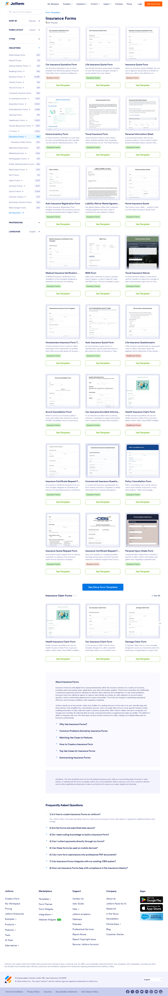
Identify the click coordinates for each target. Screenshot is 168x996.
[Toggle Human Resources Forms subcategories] (33, 125)
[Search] (10, 11)
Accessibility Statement (66, 991)
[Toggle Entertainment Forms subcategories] (29, 109)
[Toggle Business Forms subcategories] (24, 76)
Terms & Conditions (14, 991)
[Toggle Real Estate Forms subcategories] (26, 169)
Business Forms (53, 78)
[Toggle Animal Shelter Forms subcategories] (30, 66)
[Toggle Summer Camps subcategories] (25, 197)
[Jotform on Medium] (142, 991)
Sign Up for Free (153, 4)
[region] (25, 126)
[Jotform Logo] (15, 4)
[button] (25, 20)
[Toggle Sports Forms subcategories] (22, 191)
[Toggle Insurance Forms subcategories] (25, 136)
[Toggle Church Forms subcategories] (23, 87)
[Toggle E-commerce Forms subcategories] (28, 98)
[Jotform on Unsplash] (160, 991)
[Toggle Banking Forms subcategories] (24, 71)
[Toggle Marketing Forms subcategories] (26, 153)
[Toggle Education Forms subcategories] (25, 104)
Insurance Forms (61, 18)
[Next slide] (160, 623)
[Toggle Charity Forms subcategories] (23, 82)
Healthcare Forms (133, 356)
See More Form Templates (102, 587)
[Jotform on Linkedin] (137, 991)
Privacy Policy (33, 991)
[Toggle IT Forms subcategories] (18, 131)
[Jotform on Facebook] (127, 991)
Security (48, 991)
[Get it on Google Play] (151, 899)
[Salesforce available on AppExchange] (151, 916)
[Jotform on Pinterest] (151, 991)
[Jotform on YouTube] (156, 991)
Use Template (63, 85)
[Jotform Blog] (146, 991)
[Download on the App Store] (151, 908)
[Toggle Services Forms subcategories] (24, 186)
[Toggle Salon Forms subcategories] (21, 180)
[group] (63, 635)
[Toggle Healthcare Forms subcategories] (26, 120)
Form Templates (53, 12)
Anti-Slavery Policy (89, 991)
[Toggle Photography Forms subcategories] (28, 158)
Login (140, 4)
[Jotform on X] (132, 991)
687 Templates (52, 23)
